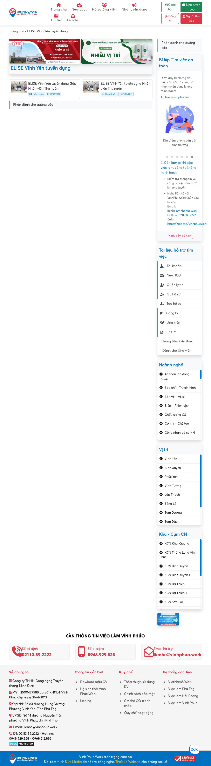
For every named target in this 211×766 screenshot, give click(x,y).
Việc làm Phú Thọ (181, 689)
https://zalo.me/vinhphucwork (187, 223)
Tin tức (56, 20)
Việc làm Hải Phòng (183, 696)
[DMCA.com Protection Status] (21, 743)
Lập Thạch (172, 494)
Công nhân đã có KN (180, 432)
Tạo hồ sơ (174, 304)
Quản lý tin (175, 285)
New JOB (174, 275)
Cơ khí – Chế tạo (177, 423)
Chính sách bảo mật (139, 694)
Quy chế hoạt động (139, 713)
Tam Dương (173, 512)
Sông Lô (170, 503)
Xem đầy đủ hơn (180, 235)
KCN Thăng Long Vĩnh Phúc (178, 555)
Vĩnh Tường (173, 485)
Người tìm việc (192, 18)
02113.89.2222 (187, 215)
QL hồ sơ (174, 294)
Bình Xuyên (173, 468)
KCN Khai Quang (177, 543)
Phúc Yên (171, 476)
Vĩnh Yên (171, 458)
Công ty (172, 313)
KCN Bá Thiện (175, 584)
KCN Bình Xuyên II (178, 575)
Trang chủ (59, 9)
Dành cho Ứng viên (176, 351)
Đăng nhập (171, 7)
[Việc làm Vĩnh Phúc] (23, 12)
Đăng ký (172, 18)
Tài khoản (174, 266)
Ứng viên (173, 322)
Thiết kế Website (128, 762)
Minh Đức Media (69, 762)
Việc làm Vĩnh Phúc (182, 703)
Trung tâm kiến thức (177, 341)
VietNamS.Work (180, 682)
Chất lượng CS (175, 414)
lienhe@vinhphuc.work (182, 210)
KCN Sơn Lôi (174, 602)
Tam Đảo (171, 521)
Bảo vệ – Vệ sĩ (175, 396)
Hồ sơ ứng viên (104, 9)
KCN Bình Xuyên (176, 566)
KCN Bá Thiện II (176, 593)
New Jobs (79, 9)
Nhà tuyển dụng (134, 9)
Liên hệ (73, 20)
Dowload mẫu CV (93, 682)
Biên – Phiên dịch (177, 405)
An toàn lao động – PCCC (175, 376)
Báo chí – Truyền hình (180, 387)
